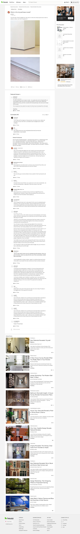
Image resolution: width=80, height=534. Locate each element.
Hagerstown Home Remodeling (31, 141)
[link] (15, 109)
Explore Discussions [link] (14, 6)
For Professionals (36, 519)
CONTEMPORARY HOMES (35, 408)
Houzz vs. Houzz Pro (37, 521)
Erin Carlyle (34, 502)
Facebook (65, 523)
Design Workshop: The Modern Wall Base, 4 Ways (41, 376)
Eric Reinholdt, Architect (37, 379)
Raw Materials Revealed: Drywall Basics (40, 341)
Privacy (20, 523)
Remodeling (20, 9)
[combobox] (45, 2)
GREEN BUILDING (33, 425)
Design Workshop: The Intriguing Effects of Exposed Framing (40, 481)
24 (53, 352)
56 (53, 422)
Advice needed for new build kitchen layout (68, 41)
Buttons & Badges (36, 530)
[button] (31, 104)
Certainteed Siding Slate (67, 34)
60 (53, 387)
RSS (63, 527)
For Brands (35, 528)
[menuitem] (12, 2)
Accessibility (49, 525)
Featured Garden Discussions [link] (35, 6)
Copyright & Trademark (23, 530)
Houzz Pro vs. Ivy (36, 523)
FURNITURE (32, 443)
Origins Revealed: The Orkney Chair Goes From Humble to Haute (41, 446)
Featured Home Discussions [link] (24, 6)
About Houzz (21, 519)
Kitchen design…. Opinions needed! (68, 28)
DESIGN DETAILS (33, 373)
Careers (20, 521)
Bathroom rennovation (67, 54)
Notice (23, 523)
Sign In (48, 530)
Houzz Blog (65, 519)
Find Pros (11, 2)
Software (18, 2)
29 (53, 475)
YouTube (64, 525)
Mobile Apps (21, 528)
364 (53, 405)
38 (53, 493)
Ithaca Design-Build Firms (32, 140)
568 (53, 370)
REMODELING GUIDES (34, 390)
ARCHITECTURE (33, 478)
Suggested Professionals (51, 523)
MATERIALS (32, 338)
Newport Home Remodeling (23, 143)
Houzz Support (50, 526)
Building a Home (13, 9)
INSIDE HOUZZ (33, 355)
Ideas (24, 2)
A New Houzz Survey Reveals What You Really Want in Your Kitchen (41, 358)
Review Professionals (51, 521)
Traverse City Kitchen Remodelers (24, 144)
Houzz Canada (49, 519)
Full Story (32, 350)
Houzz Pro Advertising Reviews (38, 525)
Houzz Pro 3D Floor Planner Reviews (39, 526)
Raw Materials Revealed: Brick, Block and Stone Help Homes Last (41, 464)
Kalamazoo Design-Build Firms (21, 140)
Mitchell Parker (35, 361)
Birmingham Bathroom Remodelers (37, 144)
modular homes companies (68, 47)
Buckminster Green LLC (37, 344)
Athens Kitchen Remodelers (34, 143)
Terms (20, 525)
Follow (31, 87)
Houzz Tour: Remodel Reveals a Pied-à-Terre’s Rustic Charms (42, 411)
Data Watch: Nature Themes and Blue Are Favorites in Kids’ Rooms (42, 499)
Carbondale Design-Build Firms (33, 139)
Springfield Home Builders (20, 141)
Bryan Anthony (35, 414)
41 (53, 457)
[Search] (29, 2)
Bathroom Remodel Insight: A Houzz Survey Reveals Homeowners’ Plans (41, 394)
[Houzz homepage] (4, 2)
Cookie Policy (21, 526)
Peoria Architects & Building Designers (20, 139)
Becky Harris (34, 431)
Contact (48, 528)
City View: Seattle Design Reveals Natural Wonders (40, 429)
